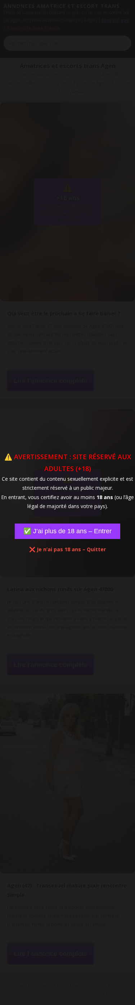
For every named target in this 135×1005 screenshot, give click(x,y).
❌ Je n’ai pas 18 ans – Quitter (67, 549)
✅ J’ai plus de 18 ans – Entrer (67, 531)
